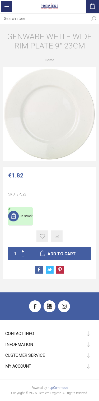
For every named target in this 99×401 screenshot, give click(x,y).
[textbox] (44, 18)
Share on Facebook (39, 270)
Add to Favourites (42, 236)
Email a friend (57, 236)
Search (93, 18)
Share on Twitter (50, 270)
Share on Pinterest (60, 270)
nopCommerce (58, 388)
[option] (49, 114)
